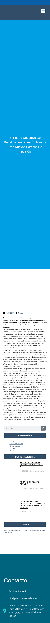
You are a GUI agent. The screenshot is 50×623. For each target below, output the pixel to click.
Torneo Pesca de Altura (29, 483)
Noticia (20, 313)
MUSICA (12, 448)
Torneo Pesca (8, 533)
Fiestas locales (14, 446)
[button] (43, 11)
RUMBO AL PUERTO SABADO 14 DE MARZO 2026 (31, 464)
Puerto (42, 530)
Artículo (12, 441)
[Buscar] (43, 428)
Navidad (37, 530)
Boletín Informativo (16, 444)
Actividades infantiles (11, 530)
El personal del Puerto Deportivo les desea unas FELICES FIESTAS (32, 504)
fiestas (21, 530)
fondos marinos (28, 530)
